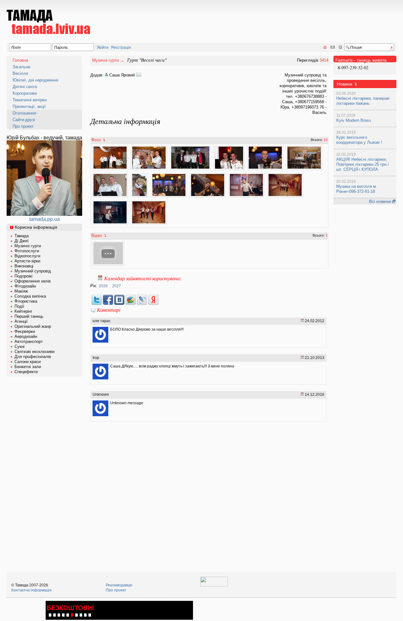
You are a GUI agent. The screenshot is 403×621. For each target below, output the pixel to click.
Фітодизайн (25, 286)
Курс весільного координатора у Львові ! (359, 140)
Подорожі (23, 276)
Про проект (23, 126)
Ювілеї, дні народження (35, 80)
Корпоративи (25, 93)
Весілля (20, 73)
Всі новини (380, 201)
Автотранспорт (28, 341)
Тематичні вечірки (30, 100)
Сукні (19, 346)
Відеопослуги (27, 256)
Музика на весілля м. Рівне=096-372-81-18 (356, 189)
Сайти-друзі (24, 119)
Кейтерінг (23, 311)
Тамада (21, 235)
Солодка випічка (30, 296)
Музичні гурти (27, 245)
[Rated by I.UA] (214, 585)
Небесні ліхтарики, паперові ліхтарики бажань (362, 101)
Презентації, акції (29, 106)
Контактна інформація (31, 590)
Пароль (61, 47)
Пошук (356, 47)
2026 (103, 286)
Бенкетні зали (27, 366)
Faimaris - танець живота (361, 60)
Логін (16, 47)
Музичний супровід (32, 271)
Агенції (21, 321)
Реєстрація (121, 47)
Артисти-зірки (27, 261)
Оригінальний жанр (32, 326)
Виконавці (23, 266)
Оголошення (24, 113)
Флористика (25, 301)
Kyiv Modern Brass (353, 120)
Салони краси (27, 361)
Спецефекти (26, 371)
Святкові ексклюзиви (34, 351)
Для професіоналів (32, 356)
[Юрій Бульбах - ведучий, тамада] (44, 214)
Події (19, 306)
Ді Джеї (21, 240)
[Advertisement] (281, 17)
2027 (116, 286)
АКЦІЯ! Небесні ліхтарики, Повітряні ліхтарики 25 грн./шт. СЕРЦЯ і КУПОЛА (362, 164)
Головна (20, 60)
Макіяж (21, 291)
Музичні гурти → (108, 60)
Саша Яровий (122, 75)
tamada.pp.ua (44, 219)
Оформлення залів (32, 281)
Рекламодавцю (119, 585)
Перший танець (28, 316)
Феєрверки (24, 331)
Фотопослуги (26, 251)
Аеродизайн (25, 336)
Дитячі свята (25, 86)
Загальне (21, 66)
